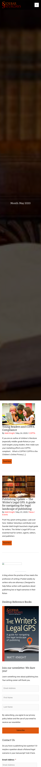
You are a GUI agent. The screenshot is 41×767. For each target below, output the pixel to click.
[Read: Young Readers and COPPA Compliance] (18, 414)
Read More (7, 462)
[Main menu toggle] (37, 5)
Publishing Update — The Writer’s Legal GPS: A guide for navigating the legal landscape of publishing (18, 504)
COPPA (32, 433)
